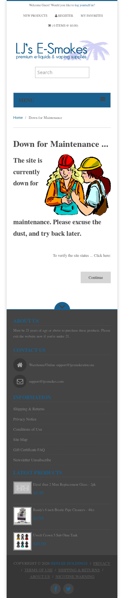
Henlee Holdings (69, 563)
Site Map (20, 439)
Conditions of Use (27, 429)
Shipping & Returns (29, 408)
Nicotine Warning (75, 576)
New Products (35, 16)
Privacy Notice (24, 418)
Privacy (101, 563)
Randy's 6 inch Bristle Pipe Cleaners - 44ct (63, 509)
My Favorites (92, 16)
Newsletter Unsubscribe (32, 459)
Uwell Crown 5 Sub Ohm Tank (55, 535)
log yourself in (84, 5)
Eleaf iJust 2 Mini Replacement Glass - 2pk (64, 484)
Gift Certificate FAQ (29, 449)
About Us (40, 576)
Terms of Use (38, 569)
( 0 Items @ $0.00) (64, 25)
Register (65, 16)
